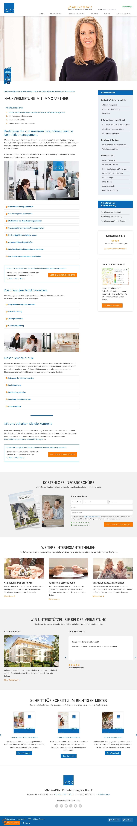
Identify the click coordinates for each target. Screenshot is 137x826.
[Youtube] (66, 806)
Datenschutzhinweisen (92, 517)
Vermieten (28, 91)
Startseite (8, 91)
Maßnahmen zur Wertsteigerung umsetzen (25, 221)
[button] (41, 206)
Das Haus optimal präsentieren (20, 214)
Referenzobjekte (12, 632)
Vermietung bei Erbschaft (111, 212)
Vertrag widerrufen (12, 823)
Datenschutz (10, 819)
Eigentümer (17, 91)
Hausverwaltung (14, 406)
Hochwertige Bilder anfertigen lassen (22, 235)
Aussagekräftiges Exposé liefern (20, 242)
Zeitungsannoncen (15, 319)
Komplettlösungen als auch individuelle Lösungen (23, 439)
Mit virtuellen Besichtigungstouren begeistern (26, 249)
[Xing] (71, 806)
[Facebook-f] (56, 806)
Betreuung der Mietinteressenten (21, 378)
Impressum (21, 819)
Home (41, 14)
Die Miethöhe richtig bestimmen (20, 207)
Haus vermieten (40, 91)
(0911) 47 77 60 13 (66, 794)
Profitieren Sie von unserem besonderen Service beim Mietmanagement (36, 112)
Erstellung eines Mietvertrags (19, 399)
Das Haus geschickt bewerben (20, 116)
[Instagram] (80, 806)
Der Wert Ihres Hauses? (113, 264)
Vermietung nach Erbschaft (18, 583)
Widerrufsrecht (39, 819)
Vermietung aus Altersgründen (113, 221)
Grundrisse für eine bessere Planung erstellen (26, 228)
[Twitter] (61, 806)
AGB (29, 819)
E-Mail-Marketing (15, 312)
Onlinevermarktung (16, 326)
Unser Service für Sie (16, 120)
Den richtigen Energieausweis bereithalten (24, 256)
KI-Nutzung (25, 823)
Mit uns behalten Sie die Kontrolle (21, 123)
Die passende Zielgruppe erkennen (21, 304)
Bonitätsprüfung (14, 385)
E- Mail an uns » (104, 794)
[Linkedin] (75, 806)
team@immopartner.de (107, 9)
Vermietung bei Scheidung (111, 217)
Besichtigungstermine (17, 392)
